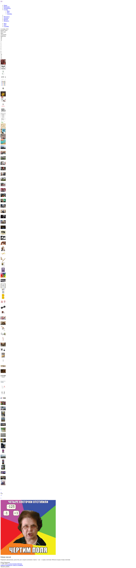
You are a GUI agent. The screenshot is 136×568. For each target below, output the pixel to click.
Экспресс (6, 18)
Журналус (6, 21)
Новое (5, 5)
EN (1, 1)
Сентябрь (9, 14)
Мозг (8, 11)
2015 (8, 12)
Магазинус (7, 16)
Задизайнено (7, 8)
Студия (6, 9)
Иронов (6, 19)
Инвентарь (7, 6)
